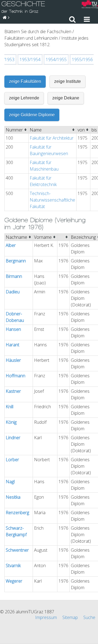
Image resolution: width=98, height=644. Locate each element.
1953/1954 (30, 59)
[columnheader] (17, 129)
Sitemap (70, 617)
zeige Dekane (65, 98)
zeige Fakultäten (25, 81)
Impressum (46, 617)
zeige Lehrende (24, 98)
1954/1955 (56, 59)
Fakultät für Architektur (52, 138)
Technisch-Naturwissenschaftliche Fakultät (52, 199)
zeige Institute (67, 81)
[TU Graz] (90, 5)
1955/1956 (82, 59)
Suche (89, 617)
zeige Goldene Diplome (32, 114)
